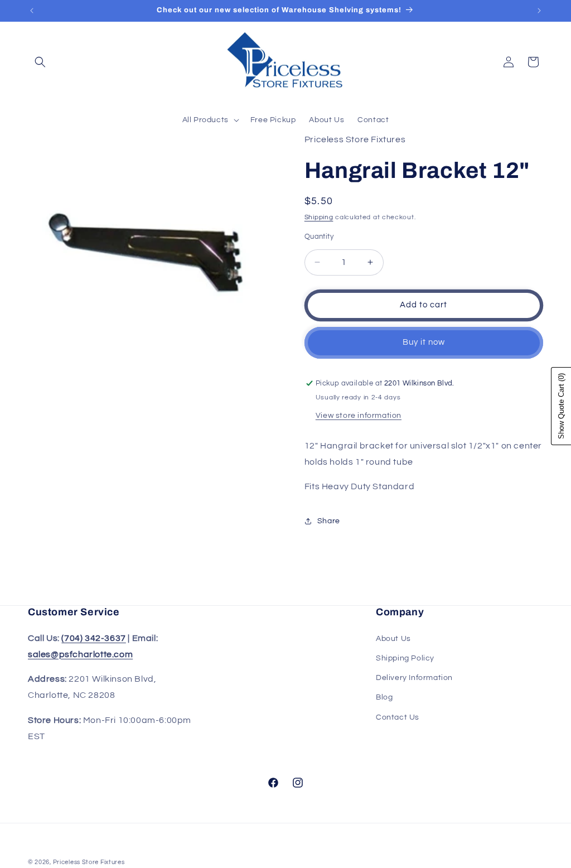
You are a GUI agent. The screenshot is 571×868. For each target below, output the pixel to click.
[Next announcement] (539, 10)
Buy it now (424, 342)
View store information (358, 415)
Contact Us (397, 717)
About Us (393, 639)
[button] (40, 62)
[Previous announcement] (32, 10)
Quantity (318, 236)
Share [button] (328, 521)
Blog (384, 697)
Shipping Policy (405, 658)
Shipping (318, 217)
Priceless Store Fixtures (89, 862)
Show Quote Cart (561, 406)
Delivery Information (414, 678)
